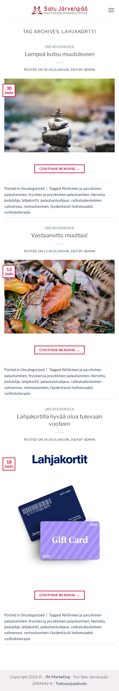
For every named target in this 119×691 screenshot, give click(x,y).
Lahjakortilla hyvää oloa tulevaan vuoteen (59, 420)
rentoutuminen (36, 206)
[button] (111, 10)
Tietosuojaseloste (71, 683)
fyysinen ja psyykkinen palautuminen (59, 194)
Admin (89, 69)
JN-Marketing (58, 676)
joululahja (12, 200)
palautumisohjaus (54, 200)
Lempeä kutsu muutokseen (59, 54)
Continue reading (59, 168)
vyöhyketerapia (17, 212)
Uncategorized (59, 47)
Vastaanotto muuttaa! (59, 235)
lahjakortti (30, 200)
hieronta (98, 194)
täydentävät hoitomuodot (71, 206)
